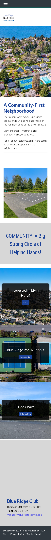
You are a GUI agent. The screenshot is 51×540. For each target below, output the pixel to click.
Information (25, 414)
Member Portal (33, 534)
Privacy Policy (17, 534)
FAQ (25, 302)
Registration (25, 357)
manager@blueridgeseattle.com (24, 514)
